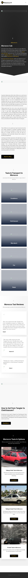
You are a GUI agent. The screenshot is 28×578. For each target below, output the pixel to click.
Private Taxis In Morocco (14, 547)
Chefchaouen (10, 56)
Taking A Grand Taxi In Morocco (14, 509)
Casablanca (14, 198)
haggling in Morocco (8, 54)
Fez (14, 265)
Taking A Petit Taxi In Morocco (14, 470)
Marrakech (16, 56)
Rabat (14, 287)
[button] (7, 157)
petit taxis (6, 53)
